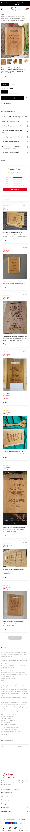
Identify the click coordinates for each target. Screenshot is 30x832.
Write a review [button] (15, 190)
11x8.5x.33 (13, 84)
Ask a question (7, 103)
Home (2, 14)
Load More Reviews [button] (15, 638)
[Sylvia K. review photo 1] (15, 317)
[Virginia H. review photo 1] (15, 266)
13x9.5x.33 (5, 84)
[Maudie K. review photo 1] (15, 374)
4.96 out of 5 (19, 172)
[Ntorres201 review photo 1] (15, 558)
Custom (4, 92)
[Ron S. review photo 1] (15, 220)
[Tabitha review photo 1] (15, 498)
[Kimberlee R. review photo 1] (15, 605)
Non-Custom (13, 92)
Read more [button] (6, 398)
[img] (6, 205)
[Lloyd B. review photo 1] (15, 432)
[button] (27, 98)
